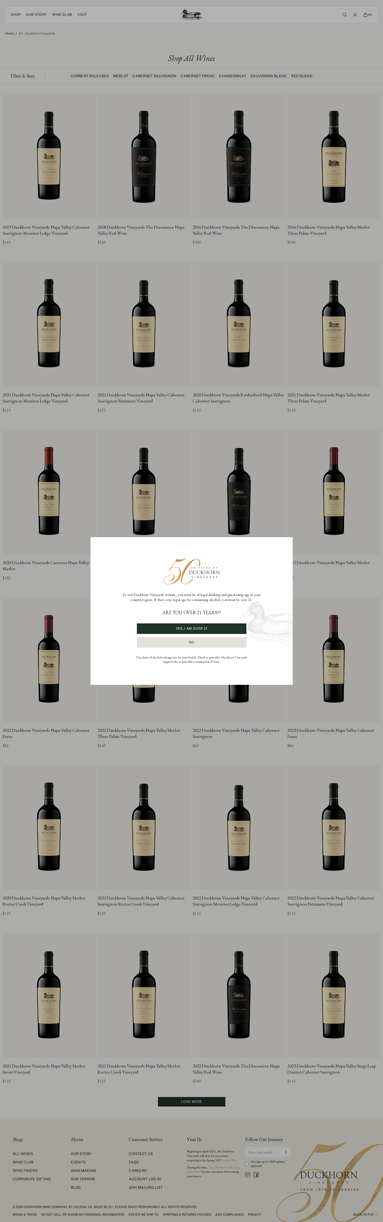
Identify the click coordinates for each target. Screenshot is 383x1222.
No (191, 642)
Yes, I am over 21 (191, 629)
